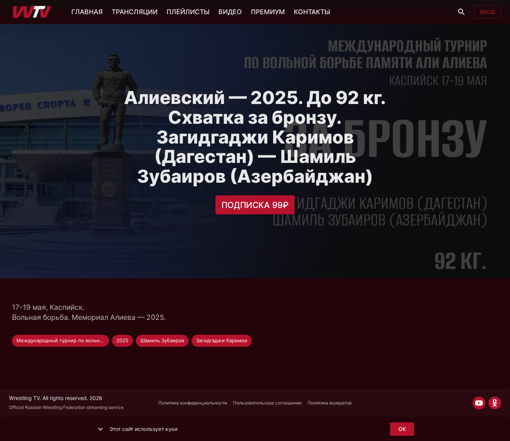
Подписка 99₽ (255, 205)
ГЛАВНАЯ (87, 12)
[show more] (100, 429)
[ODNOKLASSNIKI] (494, 403)
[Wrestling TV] (32, 12)
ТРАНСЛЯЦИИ (135, 12)
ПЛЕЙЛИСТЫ (188, 12)
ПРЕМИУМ (268, 12)
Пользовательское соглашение (267, 403)
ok (402, 429)
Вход (487, 12)
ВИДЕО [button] (230, 12)
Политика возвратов (330, 403)
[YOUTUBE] (479, 403)
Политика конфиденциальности (192, 403)
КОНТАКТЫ (312, 12)
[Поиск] (461, 12)
